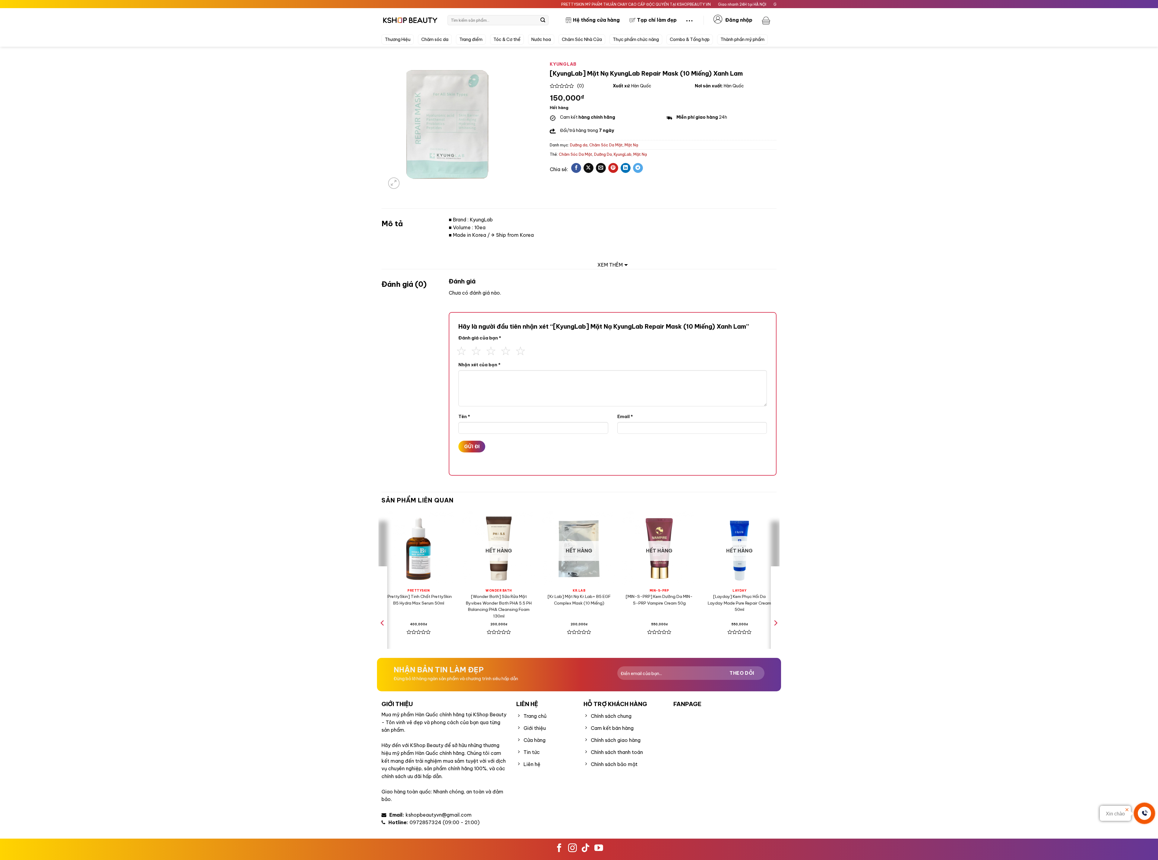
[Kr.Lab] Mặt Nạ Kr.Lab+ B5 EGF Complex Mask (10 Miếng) (579, 600)
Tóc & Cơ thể (506, 39)
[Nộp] (543, 20)
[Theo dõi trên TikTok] (585, 848)
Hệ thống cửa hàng (596, 20)
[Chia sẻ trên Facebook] (576, 168)
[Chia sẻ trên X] (588, 168)
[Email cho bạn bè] (601, 168)
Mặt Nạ (631, 144)
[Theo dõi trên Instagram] (572, 848)
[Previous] (382, 635)
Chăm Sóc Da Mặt (606, 144)
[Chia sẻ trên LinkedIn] (626, 168)
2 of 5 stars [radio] (476, 350)
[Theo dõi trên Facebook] (559, 848)
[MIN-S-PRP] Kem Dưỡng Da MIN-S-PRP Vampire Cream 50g (659, 600)
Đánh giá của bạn (479, 338)
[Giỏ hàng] (767, 20)
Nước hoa (541, 39)
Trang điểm (470, 39)
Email (625, 416)
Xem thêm (610, 265)
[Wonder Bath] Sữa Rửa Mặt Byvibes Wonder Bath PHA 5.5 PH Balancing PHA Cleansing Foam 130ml (499, 606)
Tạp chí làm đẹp (657, 20)
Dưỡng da (578, 144)
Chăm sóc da (434, 39)
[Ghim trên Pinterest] (613, 168)
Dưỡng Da (603, 154)
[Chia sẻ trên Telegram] (638, 168)
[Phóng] (394, 183)
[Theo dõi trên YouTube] (598, 848)
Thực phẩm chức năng (636, 39)
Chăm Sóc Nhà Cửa (582, 39)
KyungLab (622, 154)
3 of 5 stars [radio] (491, 350)
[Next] (775, 635)
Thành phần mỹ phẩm (742, 39)
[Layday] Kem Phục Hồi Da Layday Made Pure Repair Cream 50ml (739, 603)
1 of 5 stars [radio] (461, 350)
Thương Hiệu (397, 39)
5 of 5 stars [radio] (520, 350)
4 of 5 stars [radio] (506, 350)
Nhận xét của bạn (479, 364)
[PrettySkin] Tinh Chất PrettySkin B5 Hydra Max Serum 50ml (419, 600)
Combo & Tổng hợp (690, 39)
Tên (464, 416)
